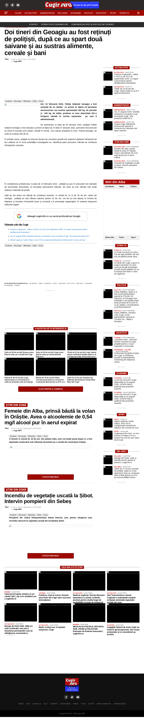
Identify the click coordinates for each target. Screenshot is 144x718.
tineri (17, 285)
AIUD (28, 704)
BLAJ (45, 704)
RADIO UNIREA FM (104, 704)
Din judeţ (63, 13)
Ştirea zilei (109, 237)
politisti (71, 283)
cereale (48, 283)
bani (41, 283)
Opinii (121, 187)
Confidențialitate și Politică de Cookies (92, 24)
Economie (76, 13)
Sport (113, 13)
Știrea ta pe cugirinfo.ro (54, 24)
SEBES (75, 704)
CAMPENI (53, 704)
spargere (9, 285)
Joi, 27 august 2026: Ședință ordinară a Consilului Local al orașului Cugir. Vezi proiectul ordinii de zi (50, 236)
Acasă (18, 13)
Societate (101, 13)
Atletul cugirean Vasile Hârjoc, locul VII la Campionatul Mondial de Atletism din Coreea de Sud (47, 240)
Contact (33, 24)
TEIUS (83, 704)
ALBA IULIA (37, 704)
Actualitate (31, 13)
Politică (88, 13)
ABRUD (21, 704)
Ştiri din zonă (72, 19)
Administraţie (47, 13)
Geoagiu (62, 283)
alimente (33, 283)
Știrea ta (124, 13)
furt (55, 283)
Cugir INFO (18, 61)
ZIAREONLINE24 (120, 704)
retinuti (80, 283)
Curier (121, 237)
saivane (89, 283)
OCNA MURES (65, 704)
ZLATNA (91, 704)
